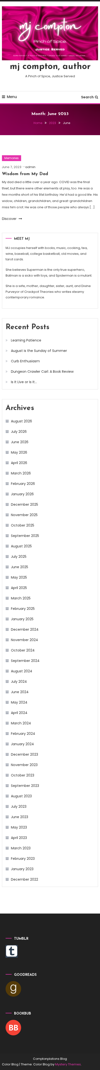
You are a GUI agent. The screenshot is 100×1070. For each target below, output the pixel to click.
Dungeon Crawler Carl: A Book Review (42, 371)
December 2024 (25, 629)
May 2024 (19, 702)
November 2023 (24, 764)
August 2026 (21, 421)
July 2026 (19, 431)
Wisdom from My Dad (25, 174)
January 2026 (22, 494)
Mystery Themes (68, 1064)
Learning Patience (26, 340)
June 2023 (19, 816)
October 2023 (22, 775)
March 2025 (21, 598)
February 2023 (23, 858)
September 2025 (25, 535)
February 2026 (23, 483)
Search (87, 97)
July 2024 (19, 681)
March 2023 (21, 848)
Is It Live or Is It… (24, 382)
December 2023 (24, 754)
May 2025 (19, 577)
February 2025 (23, 608)
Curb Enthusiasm (25, 361)
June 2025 (19, 567)
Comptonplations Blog (50, 1059)
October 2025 (22, 525)
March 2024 (21, 723)
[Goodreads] (13, 988)
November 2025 (24, 514)
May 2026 (19, 452)
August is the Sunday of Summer (39, 350)
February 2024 (23, 733)
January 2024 (22, 744)
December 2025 (24, 504)
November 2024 (24, 639)
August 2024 (21, 671)
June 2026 (19, 442)
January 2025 (22, 619)
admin (30, 167)
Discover (9, 218)
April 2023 (19, 837)
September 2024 (25, 660)
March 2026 (21, 473)
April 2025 (19, 587)
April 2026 (19, 462)
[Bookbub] (13, 1027)
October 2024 (23, 650)
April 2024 (19, 712)
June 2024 (20, 692)
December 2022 (24, 879)
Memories (11, 158)
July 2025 (18, 556)
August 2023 (21, 796)
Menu (12, 96)
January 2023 (22, 869)
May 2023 (19, 827)
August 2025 (21, 546)
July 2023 (18, 806)
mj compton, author (50, 66)
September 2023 (25, 785)
